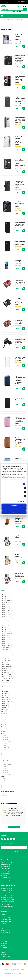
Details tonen (21, 501)
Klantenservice (24, 1)
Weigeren (14, 512)
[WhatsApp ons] (21, 6)
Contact (18, 1)
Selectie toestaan (14, 509)
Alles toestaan (14, 505)
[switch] (25, 488)
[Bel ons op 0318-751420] (18, 6)
